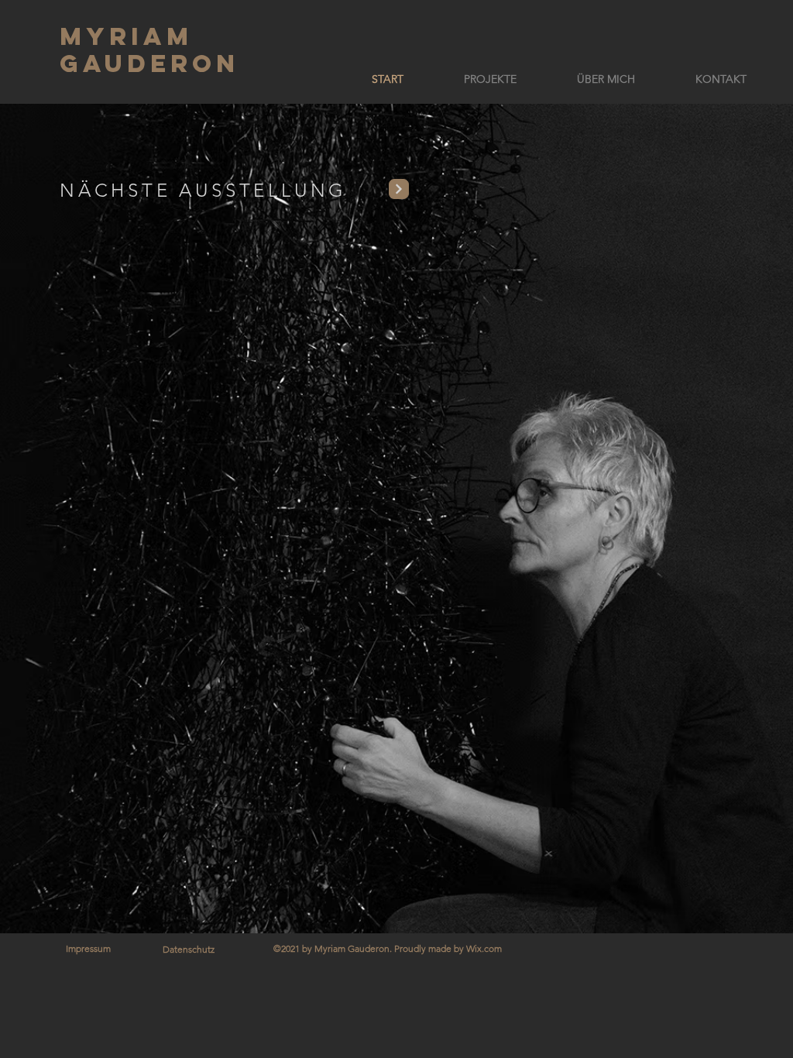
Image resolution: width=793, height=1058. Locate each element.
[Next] (399, 189)
